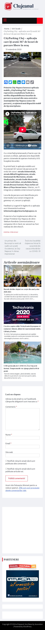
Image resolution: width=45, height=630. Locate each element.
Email (8, 443)
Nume (8, 435)
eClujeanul (20, 624)
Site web (9, 452)
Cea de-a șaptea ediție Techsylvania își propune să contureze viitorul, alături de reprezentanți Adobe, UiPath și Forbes (22, 328)
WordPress (27, 627)
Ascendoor (39, 624)
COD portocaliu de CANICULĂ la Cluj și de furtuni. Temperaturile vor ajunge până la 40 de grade (21, 368)
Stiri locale (14, 232)
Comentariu (11, 407)
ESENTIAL (7, 232)
